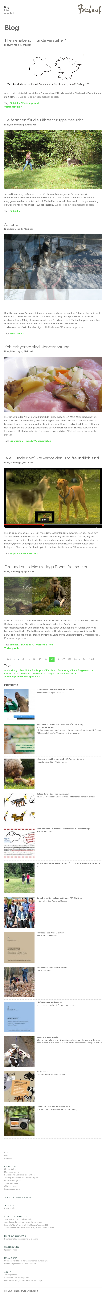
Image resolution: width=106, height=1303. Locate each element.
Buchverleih (9, 1208)
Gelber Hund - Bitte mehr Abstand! (53, 794)
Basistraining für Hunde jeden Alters (19, 1175)
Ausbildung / (11, 670)
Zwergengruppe (11, 1183)
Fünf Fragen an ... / (82, 670)
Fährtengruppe (10, 1186)
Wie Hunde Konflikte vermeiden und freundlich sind (51, 458)
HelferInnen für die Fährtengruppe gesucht (43, 120)
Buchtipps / (28, 644)
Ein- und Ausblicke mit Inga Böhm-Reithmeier (45, 566)
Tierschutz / (17, 333)
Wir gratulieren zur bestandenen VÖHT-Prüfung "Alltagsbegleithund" (69, 863)
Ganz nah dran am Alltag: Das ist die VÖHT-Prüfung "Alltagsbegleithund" (60, 725)
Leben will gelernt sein (47, 1037)
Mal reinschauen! (11, 1172)
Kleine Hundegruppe (13, 1180)
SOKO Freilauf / (23, 673)
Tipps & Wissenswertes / (24, 553)
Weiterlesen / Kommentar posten (39, 97)
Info (6, 10)
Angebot (9, 13)
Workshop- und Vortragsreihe (17, 1278)
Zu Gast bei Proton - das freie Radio (53, 1106)
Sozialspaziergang (12, 1189)
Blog (7, 7)
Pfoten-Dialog (10, 1169)
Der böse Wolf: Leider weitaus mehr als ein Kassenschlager (64, 829)
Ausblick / (25, 670)
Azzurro (11, 224)
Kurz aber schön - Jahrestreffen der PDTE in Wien (59, 898)
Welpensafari (43, 1072)
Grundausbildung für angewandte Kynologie (23, 1222)
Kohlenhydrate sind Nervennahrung (37, 347)
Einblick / (15, 103)
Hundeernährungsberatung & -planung (21, 1239)
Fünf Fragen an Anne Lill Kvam (50, 933)
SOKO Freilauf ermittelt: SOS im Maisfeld (55, 690)
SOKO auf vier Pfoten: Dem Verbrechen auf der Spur (26, 1261)
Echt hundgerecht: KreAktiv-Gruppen (20, 1264)
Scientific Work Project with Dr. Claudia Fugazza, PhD (26, 1225)
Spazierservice (10, 1250)
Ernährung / (17, 441)
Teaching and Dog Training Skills (18, 1219)
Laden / (9, 673)
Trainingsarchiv (10, 1275)
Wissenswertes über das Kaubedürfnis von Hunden (60, 759)
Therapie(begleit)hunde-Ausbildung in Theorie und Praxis (29, 1228)
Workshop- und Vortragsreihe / (22, 676)
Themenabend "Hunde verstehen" (35, 40)
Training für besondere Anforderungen (21, 1178)
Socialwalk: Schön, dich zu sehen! (52, 968)
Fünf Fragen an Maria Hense (49, 1002)
